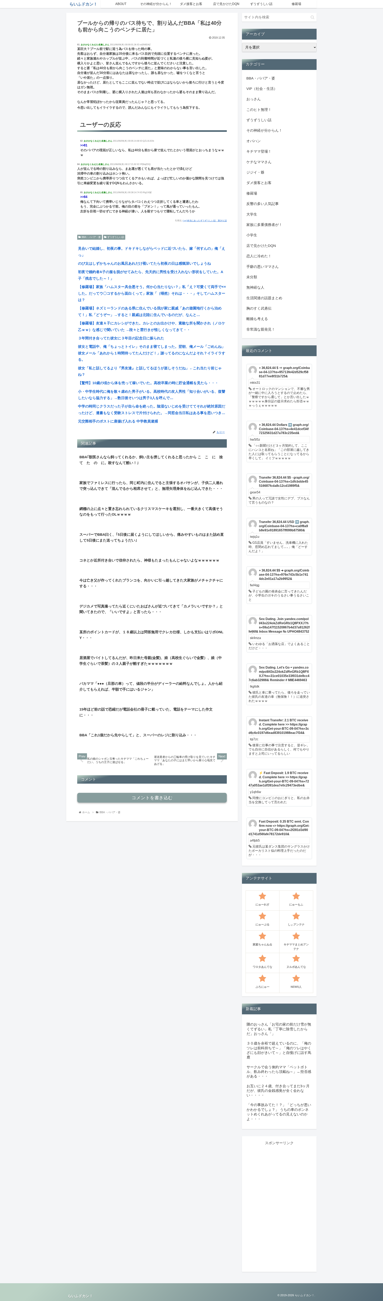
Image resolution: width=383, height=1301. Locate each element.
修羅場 (251, 193)
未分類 (251, 277)
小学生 (251, 235)
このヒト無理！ (258, 110)
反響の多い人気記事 (262, 204)
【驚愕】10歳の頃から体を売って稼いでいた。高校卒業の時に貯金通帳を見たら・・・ (148, 383)
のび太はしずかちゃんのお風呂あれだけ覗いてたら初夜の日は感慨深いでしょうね (144, 263)
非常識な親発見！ (260, 329)
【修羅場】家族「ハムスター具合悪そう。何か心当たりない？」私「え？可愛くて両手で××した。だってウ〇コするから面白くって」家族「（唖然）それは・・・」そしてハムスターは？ (152, 293)
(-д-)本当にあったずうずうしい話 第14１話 (205, 220)
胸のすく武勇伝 (258, 308)
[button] (312, 17)
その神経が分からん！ (264, 130)
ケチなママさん (258, 162)
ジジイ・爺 (255, 172)
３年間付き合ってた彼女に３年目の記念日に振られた (121, 338)
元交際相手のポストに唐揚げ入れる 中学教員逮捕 (118, 421)
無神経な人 (255, 287)
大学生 (251, 214)
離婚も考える (257, 319)
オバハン (253, 141)
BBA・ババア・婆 (91, 237)
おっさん (253, 99)
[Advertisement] (279, 1206)
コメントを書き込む (152, 797)
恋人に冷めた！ (258, 256)
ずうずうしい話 (115, 237)
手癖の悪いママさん (262, 267)
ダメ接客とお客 (258, 183)
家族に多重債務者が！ (264, 225)
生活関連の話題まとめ (264, 298)
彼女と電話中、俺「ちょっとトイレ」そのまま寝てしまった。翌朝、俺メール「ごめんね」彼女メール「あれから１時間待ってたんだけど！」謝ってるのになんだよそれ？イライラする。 (151, 353)
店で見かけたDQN (261, 246)
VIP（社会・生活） (261, 89)
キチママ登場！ (258, 151)
